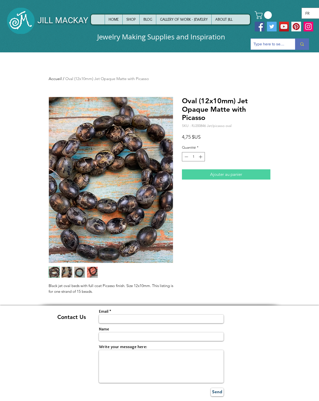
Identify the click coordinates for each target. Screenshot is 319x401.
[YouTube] (284, 26)
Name (104, 329)
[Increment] (201, 156)
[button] (264, 15)
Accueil (55, 78)
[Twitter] (272, 26)
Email (103, 311)
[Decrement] (186, 156)
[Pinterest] (296, 26)
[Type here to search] (302, 44)
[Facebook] (259, 26)
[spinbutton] (193, 156)
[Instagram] (308, 26)
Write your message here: (123, 347)
